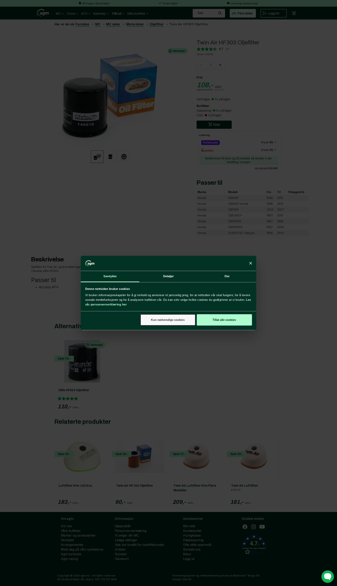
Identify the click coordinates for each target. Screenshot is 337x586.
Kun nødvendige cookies (168, 319)
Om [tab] (226, 276)
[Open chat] (327, 576)
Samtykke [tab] (110, 276)
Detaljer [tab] (168, 276)
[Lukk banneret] (250, 263)
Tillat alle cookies (224, 319)
